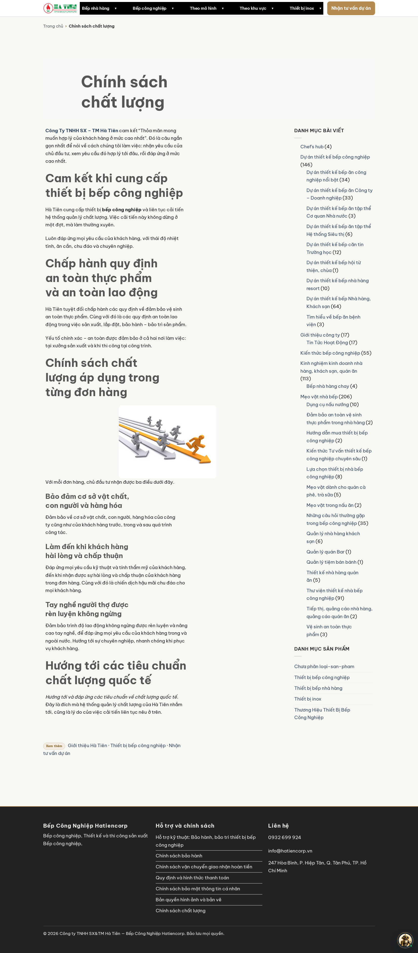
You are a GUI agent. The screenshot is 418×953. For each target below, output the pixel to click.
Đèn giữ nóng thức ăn (159, 140)
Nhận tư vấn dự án (351, 8)
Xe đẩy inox (79, 100)
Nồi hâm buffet (171, 250)
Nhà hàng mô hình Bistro (270, 90)
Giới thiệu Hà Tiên (87, 745)
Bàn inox (76, 40)
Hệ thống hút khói (85, 236)
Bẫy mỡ (164, 363)
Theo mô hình (203, 8)
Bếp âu (75, 176)
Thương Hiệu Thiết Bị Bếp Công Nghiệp (322, 713)
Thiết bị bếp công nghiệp (322, 677)
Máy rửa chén (170, 339)
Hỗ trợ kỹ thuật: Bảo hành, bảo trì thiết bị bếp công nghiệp (206, 841)
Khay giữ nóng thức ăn (160, 200)
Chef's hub (312, 147)
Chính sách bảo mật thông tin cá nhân (198, 889)
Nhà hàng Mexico (193, 88)
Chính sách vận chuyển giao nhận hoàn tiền (204, 867)
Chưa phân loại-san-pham (324, 666)
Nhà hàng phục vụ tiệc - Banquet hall (270, 105)
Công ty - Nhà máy (265, 177)
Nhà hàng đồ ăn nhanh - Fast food (270, 59)
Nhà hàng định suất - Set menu (267, 76)
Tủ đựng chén (220, 248)
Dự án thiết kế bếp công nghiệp (335, 157)
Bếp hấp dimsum (103, 126)
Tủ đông (215, 40)
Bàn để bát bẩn (222, 140)
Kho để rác (218, 200)
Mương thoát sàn (155, 242)
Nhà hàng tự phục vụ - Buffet (275, 136)
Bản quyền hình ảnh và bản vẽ (189, 900)
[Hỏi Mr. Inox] (405, 940)
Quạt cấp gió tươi (104, 339)
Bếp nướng (78, 212)
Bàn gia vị (78, 140)
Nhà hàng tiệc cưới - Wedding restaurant (276, 122)
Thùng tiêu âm (101, 363)
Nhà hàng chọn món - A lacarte (267, 43)
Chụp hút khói (100, 315)
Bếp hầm (76, 188)
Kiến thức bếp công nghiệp (330, 353)
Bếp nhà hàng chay (327, 386)
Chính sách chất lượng (180, 910)
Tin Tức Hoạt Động (327, 342)
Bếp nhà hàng (95, 8)
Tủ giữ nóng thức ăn (157, 188)
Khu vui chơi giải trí (265, 237)
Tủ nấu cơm (149, 126)
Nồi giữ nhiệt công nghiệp (163, 152)
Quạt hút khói (100, 351)
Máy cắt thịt (150, 88)
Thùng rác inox (82, 88)
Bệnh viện (255, 201)
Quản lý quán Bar (325, 552)
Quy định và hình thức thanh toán (192, 878)
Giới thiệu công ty (320, 335)
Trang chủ (53, 26)
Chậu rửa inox (82, 64)
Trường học (257, 189)
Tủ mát (214, 52)
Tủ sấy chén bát (223, 236)
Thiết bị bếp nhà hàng (318, 688)
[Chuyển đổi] (316, 165)
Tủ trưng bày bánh (245, 286)
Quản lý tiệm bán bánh (331, 562)
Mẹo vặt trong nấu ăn (330, 505)
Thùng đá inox (240, 262)
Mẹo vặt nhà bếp (319, 397)
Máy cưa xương (153, 100)
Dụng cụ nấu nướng (327, 404)
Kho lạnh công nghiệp (229, 114)
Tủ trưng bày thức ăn (159, 176)
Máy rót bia (237, 274)
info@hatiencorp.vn (290, 851)
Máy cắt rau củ (153, 76)
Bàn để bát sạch (223, 152)
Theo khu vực (253, 8)
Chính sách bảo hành (179, 856)
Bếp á (73, 164)
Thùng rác (167, 351)
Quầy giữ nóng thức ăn (160, 164)
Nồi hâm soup (170, 262)
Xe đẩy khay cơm (155, 212)
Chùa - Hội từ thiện (265, 225)
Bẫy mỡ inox (80, 52)
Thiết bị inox (302, 8)
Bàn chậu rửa (170, 327)
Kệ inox (164, 315)
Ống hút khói (99, 327)
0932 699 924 (284, 837)
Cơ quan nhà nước (264, 165)
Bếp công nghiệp (149, 8)
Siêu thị (253, 213)
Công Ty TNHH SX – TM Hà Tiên (81, 130)
